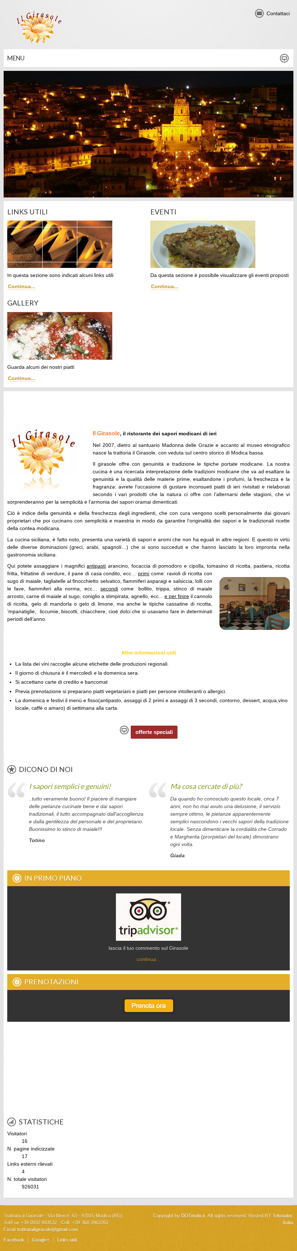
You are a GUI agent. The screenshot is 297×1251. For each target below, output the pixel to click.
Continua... (21, 286)
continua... (148, 959)
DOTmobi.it (193, 1215)
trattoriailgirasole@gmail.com (47, 1229)
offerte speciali (154, 732)
